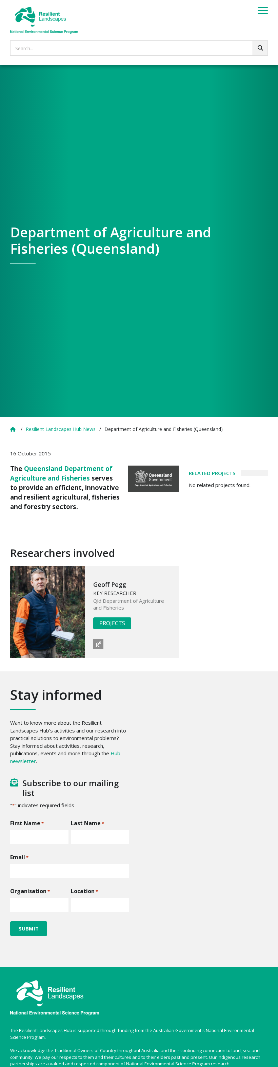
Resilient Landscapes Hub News (61, 429)
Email (19, 857)
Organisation (30, 891)
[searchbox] (139, 48)
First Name (27, 823)
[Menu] (263, 11)
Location (84, 891)
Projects (112, 623)
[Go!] (260, 48)
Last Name (87, 823)
